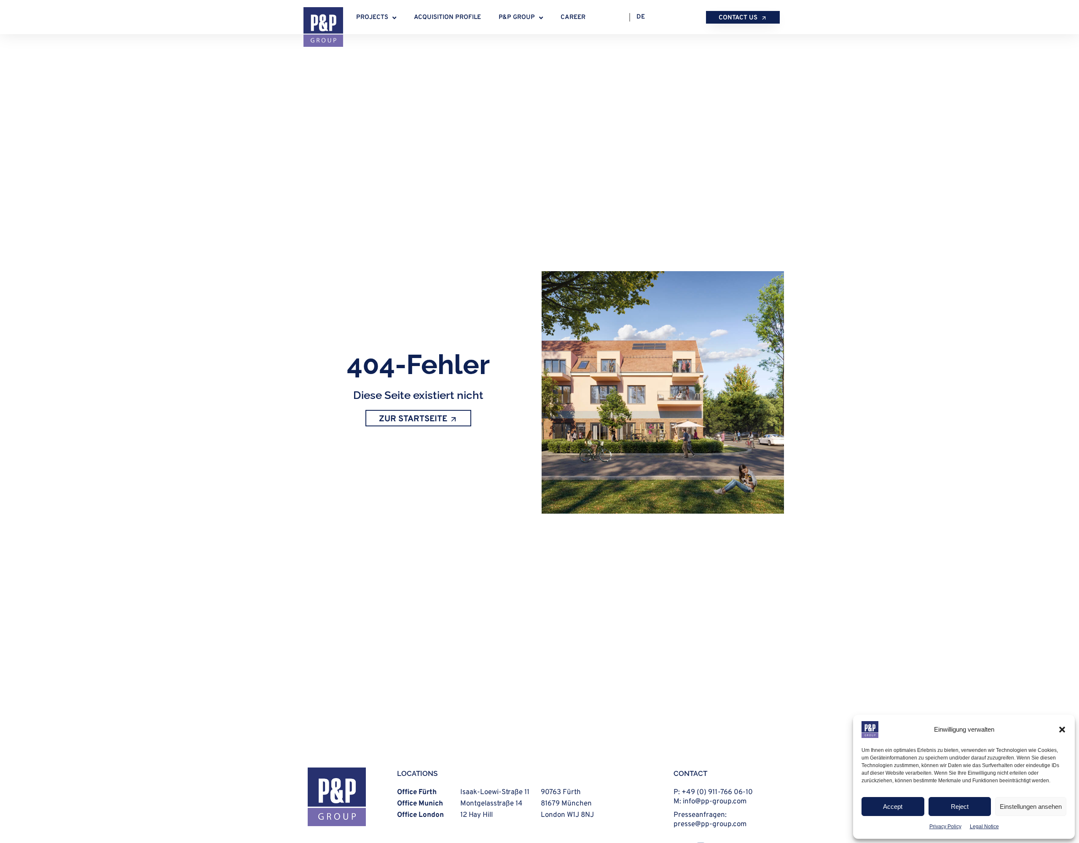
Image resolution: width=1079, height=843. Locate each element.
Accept (892, 806)
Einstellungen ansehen (1031, 806)
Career (573, 17)
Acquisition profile (447, 17)
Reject (960, 806)
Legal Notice (984, 827)
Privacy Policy (945, 827)
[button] (1062, 729)
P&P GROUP (517, 17)
